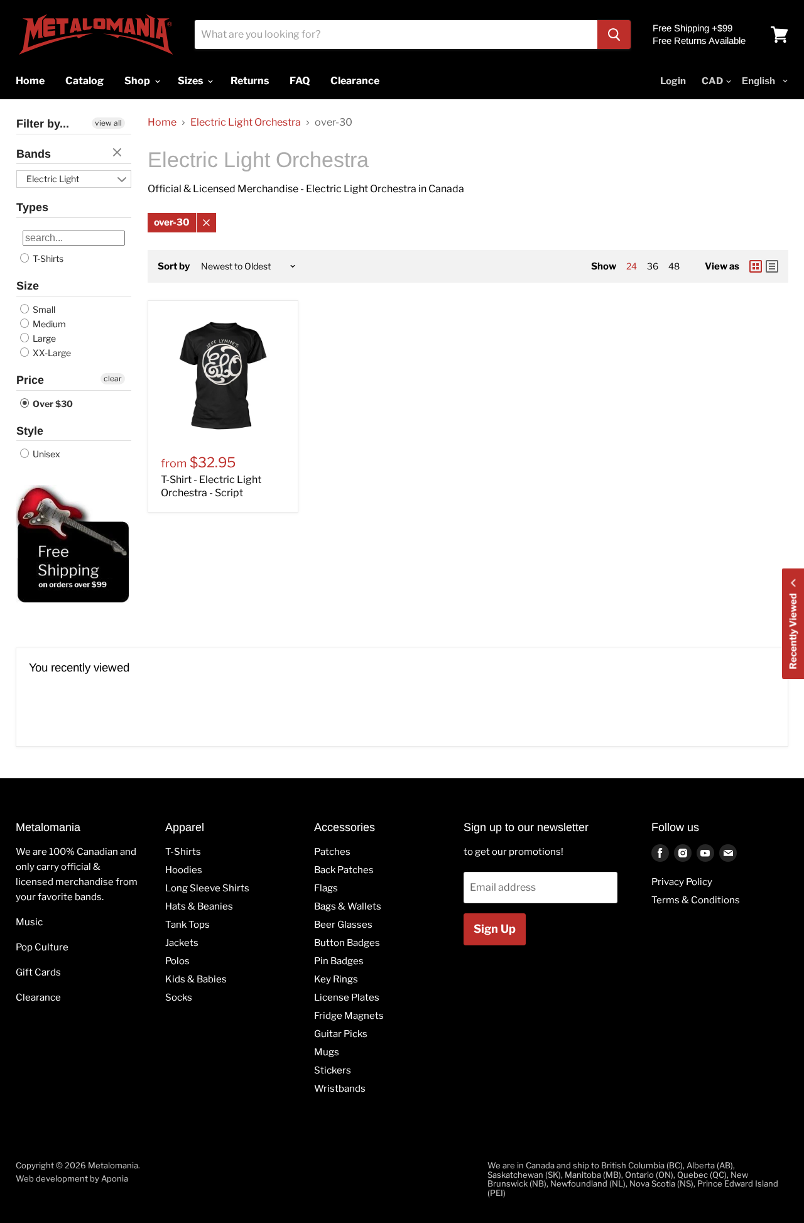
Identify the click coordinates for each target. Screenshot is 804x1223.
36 (652, 266)
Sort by (174, 266)
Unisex (45, 453)
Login (673, 81)
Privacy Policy (681, 882)
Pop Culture (42, 947)
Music (29, 922)
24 (631, 266)
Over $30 (52, 403)
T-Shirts (47, 258)
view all (108, 123)
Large (43, 338)
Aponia (114, 1178)
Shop (138, 81)
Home (162, 122)
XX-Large (51, 352)
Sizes (191, 81)
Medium (48, 323)
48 (674, 266)
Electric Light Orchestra (245, 122)
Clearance (38, 997)
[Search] (614, 34)
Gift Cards (38, 972)
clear (118, 153)
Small (43, 309)
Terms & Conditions (695, 900)
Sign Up (495, 928)
